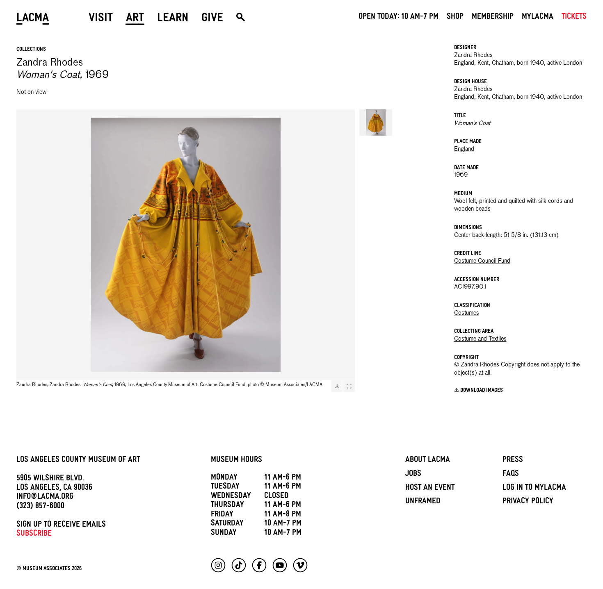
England (464, 149)
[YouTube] (279, 565)
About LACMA (427, 460)
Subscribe (34, 534)
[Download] (337, 386)
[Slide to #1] (375, 122)
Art (135, 19)
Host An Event (430, 488)
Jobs (413, 474)
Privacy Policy (527, 502)
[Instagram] (218, 565)
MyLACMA (537, 17)
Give (212, 19)
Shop (455, 17)
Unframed (423, 502)
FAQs (510, 474)
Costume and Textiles (480, 339)
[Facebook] (259, 565)
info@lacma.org (44, 497)
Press (512, 460)
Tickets (574, 17)
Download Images (481, 390)
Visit (101, 19)
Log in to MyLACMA (534, 488)
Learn (172, 19)
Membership (493, 17)
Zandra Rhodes (473, 55)
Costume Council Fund (482, 261)
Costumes (466, 313)
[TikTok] (238, 565)
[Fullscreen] (349, 386)
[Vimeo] (300, 565)
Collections (31, 50)
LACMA (32, 19)
